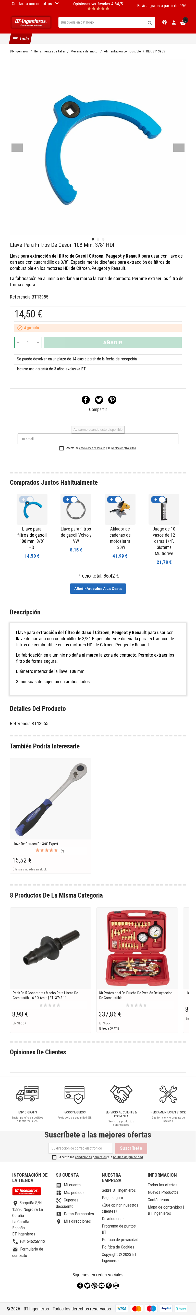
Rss (94, 1286)
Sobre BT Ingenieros (119, 1190)
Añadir (112, 342)
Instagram (116, 1286)
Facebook (80, 1286)
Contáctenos (158, 1199)
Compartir (86, 400)
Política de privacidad (120, 1239)
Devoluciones (113, 1218)
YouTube (102, 1286)
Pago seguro (112, 1197)
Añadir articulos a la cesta (98, 589)
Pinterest (112, 400)
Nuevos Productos (163, 1192)
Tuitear (99, 400)
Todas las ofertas (162, 1184)
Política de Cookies (118, 1247)
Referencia (20, 297)
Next (179, 147)
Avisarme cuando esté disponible (98, 430)
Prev (17, 147)
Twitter (87, 1286)
